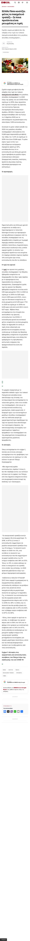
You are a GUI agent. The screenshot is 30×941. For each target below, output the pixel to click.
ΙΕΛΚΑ (4, 669)
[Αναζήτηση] (15, 2)
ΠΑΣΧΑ (17, 669)
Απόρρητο (4, 939)
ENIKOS (5, 2)
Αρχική (4, 6)
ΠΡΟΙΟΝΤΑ (19, 672)
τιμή (5, 269)
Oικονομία (10, 6)
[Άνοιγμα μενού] (27, 2)
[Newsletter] (18, 2)
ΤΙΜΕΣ (4, 675)
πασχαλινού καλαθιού (10, 95)
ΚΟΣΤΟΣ (11, 669)
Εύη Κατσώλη (10, 43)
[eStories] (22, 2)
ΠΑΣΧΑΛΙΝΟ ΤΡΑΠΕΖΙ (8, 672)
